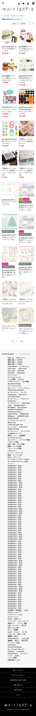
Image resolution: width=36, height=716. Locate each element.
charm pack (22, 368)
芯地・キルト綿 (13, 627)
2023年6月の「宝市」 (15, 548)
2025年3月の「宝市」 (15, 502)
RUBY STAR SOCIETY (16, 390)
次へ (22, 341)
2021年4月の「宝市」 (15, 604)
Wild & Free (12, 422)
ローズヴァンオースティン (17, 420)
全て (2, 15)
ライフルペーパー (14, 403)
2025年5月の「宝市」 (15, 498)
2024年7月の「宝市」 (15, 519)
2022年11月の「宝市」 (16, 563)
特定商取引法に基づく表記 (18, 680)
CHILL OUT (23, 427)
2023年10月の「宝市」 (16, 539)
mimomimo (12, 645)
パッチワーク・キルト (15, 615)
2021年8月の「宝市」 (15, 595)
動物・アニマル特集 (15, 446)
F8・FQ (23, 392)
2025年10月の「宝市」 (16, 487)
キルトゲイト (12, 440)
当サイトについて (18, 670)
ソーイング (11, 621)
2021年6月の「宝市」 (15, 599)
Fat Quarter (21, 373)
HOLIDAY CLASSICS (15, 409)
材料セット (11, 623)
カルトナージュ (13, 617)
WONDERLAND (23, 416)
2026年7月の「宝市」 (15, 468)
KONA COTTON (13, 429)
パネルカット (12, 450)
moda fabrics (12, 366)
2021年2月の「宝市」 (15, 608)
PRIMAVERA (24, 414)
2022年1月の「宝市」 (15, 584)
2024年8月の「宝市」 (15, 517)
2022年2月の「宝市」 (15, 582)
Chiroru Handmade (15, 647)
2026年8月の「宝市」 (15, 466)
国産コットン (12, 435)
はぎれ (17, 656)
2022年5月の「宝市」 (15, 576)
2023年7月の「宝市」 (15, 545)
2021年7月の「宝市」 (15, 597)
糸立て (17, 640)
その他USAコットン (15, 433)
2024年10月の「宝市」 (16, 513)
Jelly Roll (20, 371)
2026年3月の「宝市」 (15, 476)
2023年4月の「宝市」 (15, 552)
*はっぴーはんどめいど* (16, 649)
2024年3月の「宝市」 (15, 528)
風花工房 (25, 640)
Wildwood (11, 416)
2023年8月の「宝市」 (15, 543)
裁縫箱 (10, 640)
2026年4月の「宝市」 (15, 474)
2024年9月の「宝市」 (15, 515)
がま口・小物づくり (15, 619)
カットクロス (12, 375)
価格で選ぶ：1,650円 (15, 362)
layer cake (11, 371)
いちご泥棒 (11, 379)
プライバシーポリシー (18, 675)
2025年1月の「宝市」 (15, 507)
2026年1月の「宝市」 (15, 481)
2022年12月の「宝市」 (16, 561)
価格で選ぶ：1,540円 (15, 360)
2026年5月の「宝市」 (15, 472)
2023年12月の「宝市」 (16, 535)
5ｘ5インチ (25, 399)
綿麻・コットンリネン (15, 455)
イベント (11, 463)
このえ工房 (25, 638)
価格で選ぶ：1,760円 (15, 364)
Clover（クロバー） (15, 612)
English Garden (13, 418)
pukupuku (20, 651)
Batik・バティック (14, 457)
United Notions (13, 638)
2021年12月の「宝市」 (16, 586)
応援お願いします (14, 660)
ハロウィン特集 (13, 442)
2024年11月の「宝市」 (16, 511)
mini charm (12, 368)
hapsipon (11, 651)
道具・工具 (21, 634)
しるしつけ (11, 634)
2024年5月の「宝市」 (15, 524)
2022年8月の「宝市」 (15, 569)
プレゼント (24, 653)
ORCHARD (26, 403)
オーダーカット (24, 366)
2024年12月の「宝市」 (16, 509)
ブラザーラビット (14, 381)
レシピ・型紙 (22, 623)
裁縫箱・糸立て (13, 636)
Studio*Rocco (13, 653)
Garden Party (12, 414)
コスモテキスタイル (15, 438)
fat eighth (11, 373)
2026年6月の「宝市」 (15, 470)
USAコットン (21, 358)
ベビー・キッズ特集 (15, 448)
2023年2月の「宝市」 (15, 556)
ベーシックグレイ (24, 388)
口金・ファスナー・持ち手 (17, 625)
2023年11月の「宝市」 (16, 537)
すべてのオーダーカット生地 (18, 461)
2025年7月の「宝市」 (15, 494)
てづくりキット (21, 15)
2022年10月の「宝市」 (16, 565)
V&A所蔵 (25, 381)
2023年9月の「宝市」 (15, 541)
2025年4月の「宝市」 (15, 500)
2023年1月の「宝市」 (15, 558)
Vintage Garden (19, 405)
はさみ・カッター (14, 632)
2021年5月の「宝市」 (15, 602)
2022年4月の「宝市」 (15, 578)
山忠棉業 (22, 435)
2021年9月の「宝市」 (15, 593)
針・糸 (24, 632)
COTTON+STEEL (14, 396)
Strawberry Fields (14, 412)
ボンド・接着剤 (13, 630)
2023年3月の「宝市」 (15, 554)
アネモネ (21, 379)
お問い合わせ (18, 690)
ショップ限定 (12, 658)
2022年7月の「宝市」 (15, 571)
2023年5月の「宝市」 (15, 550)
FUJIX (26, 610)
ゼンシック (11, 388)
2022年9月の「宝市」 (15, 567)
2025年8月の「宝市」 (15, 491)
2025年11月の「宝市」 (16, 485)
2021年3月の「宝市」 (15, 606)
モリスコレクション (15, 377)
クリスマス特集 (24, 440)
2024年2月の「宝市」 (15, 530)
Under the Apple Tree (15, 425)
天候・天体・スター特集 (16, 444)
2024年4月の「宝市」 (15, 526)
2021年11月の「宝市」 (16, 589)
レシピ (10, 656)
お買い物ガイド (18, 685)
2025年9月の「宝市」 (15, 489)
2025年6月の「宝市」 (15, 496)
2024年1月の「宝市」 (15, 533)
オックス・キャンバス (15, 453)
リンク (18, 695)
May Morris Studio (14, 384)
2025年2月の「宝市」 (15, 504)
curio (9, 405)
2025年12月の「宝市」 (16, 483)
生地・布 (11, 358)
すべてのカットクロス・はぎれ (18, 459)
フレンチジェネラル (15, 386)
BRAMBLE (12, 407)
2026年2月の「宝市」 (15, 479)
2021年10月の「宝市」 (16, 591)
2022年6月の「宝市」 (15, 573)
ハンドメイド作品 (14, 643)
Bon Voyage (22, 407)
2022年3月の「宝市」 (15, 580)
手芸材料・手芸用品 (10, 15)
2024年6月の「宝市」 (15, 522)
